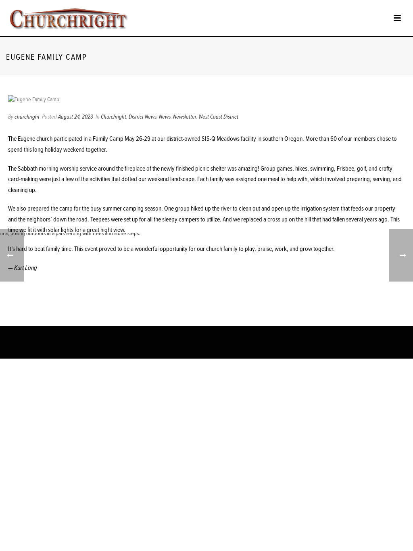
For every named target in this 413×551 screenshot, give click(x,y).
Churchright (113, 117)
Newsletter (184, 117)
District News (142, 117)
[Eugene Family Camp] (206, 99)
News (165, 117)
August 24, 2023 (75, 117)
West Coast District (218, 117)
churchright (27, 117)
